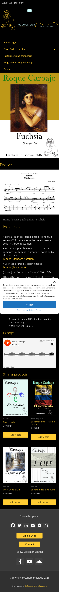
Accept (29, 304)
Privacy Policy (35, 310)
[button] (54, 281)
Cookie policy (22, 310)
